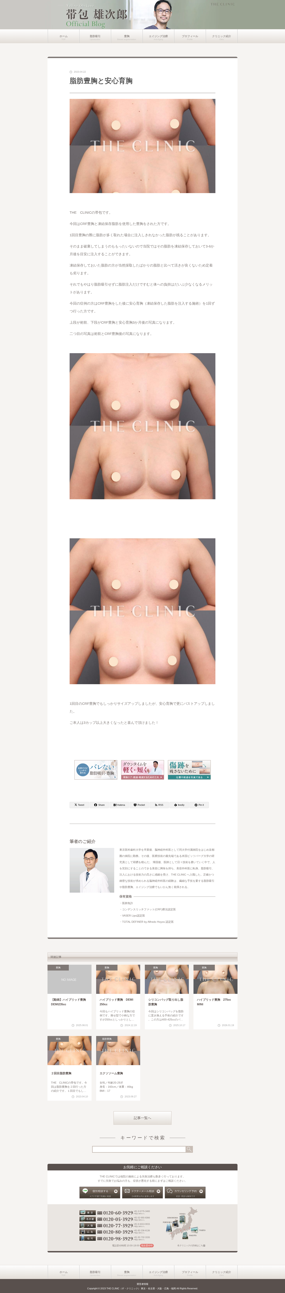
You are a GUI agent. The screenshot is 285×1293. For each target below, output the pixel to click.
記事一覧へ (142, 1118)
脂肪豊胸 (106, 1039)
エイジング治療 (158, 36)
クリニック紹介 (221, 36)
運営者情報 (142, 1284)
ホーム (64, 36)
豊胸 (127, 36)
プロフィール (190, 36)
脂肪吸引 (95, 36)
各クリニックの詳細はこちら (191, 1245)
